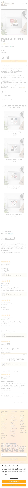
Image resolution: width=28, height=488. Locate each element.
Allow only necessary (14, 481)
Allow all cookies (14, 485)
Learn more (4, 474)
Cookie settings (14, 478)
